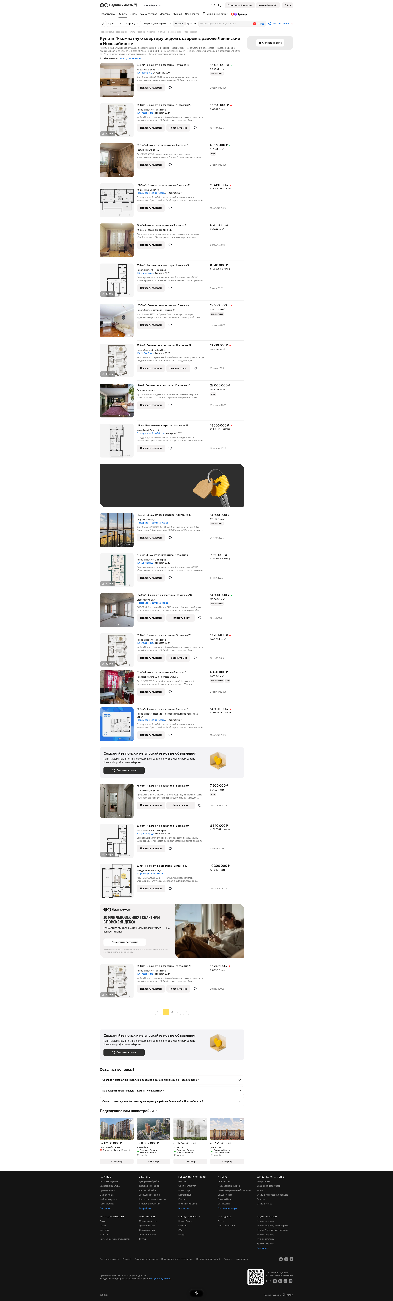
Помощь (228, 1259)
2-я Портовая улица (166, 677)
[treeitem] (108, 14)
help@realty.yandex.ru (160, 1278)
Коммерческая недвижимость (115, 1239)
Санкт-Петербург (187, 1186)
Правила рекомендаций (208, 1259)
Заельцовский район (149, 1195)
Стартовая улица (145, 390)
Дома (102, 1221)
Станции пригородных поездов (272, 1195)
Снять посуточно (226, 1225)
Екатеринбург (185, 1195)
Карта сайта (242, 1259)
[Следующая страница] (186, 1011)
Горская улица (107, 1203)
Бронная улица (107, 1190)
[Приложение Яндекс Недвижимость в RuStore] (290, 1281)
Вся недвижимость (109, 1259)
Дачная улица (106, 1195)
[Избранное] (213, 5)
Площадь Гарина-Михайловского (234, 1190)
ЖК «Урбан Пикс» (145, 113)
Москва (182, 1181)
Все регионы (263, 1181)
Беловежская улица (110, 1186)
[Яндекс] (287, 1294)
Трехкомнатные (147, 1225)
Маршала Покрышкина (229, 1186)
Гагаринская (224, 1181)
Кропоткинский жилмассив (152, 1199)
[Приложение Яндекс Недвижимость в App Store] (275, 1281)
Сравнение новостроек (268, 1186)
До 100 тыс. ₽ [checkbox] (175, 490)
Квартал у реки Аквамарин (150, 873)
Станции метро (264, 1203)
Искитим (182, 1225)
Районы (261, 1199)
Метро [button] (261, 24)
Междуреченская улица (149, 870)
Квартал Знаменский (149, 1203)
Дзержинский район (149, 1186)
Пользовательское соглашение (177, 1259)
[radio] (172, 1012)
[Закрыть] (292, 23)
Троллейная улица (146, 150)
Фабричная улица (108, 1199)
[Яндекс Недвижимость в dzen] (286, 1259)
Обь (180, 1230)
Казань (181, 1199)
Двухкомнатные (147, 1230)
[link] (287, 5)
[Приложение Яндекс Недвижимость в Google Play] (280, 1281)
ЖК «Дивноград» (145, 273)
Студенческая (225, 1195)
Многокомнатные (148, 1221)
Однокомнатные (147, 1234)
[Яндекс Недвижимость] (118, 5)
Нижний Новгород (187, 1203)
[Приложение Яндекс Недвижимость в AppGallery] (285, 1281)
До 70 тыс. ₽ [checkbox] (154, 490)
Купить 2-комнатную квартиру (272, 1230)
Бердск (182, 1234)
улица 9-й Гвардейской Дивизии (153, 230)
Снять (221, 1221)
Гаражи (103, 1225)
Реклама (127, 1259)
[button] (220, 5)
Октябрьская (224, 1203)
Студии (142, 1239)
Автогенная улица (109, 1181)
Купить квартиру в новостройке (273, 1225)
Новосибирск (143, 110)
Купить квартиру (265, 1221)
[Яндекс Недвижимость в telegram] (291, 1259)
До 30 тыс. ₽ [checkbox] (113, 490)
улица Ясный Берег (146, 69)
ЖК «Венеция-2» (145, 73)
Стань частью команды (146, 1259)
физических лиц (126, 952)
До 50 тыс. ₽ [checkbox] (133, 490)
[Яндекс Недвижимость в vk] (281, 1259)
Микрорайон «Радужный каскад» (153, 523)
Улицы (260, 1190)
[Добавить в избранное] (170, 87)
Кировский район (147, 1190)
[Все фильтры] (103, 24)
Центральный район (149, 1181)
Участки (104, 1234)
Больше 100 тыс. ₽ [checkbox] (116, 498)
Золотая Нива (224, 1199)
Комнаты (104, 1230)
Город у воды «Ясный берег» (151, 193)
